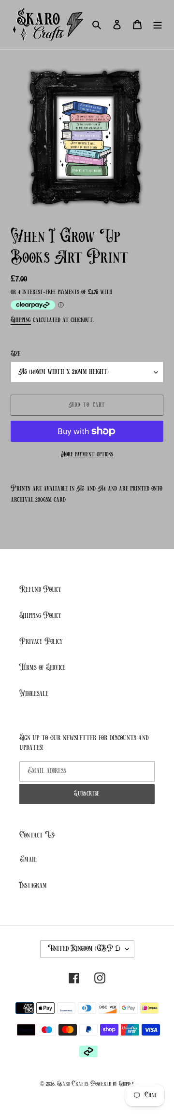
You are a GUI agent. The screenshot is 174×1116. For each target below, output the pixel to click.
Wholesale (33, 694)
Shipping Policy (40, 616)
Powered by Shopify (112, 1084)
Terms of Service (42, 668)
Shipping (21, 320)
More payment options (87, 454)
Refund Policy (40, 590)
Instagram (33, 886)
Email (28, 860)
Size (15, 354)
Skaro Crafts (72, 1084)
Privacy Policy (41, 642)
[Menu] (157, 24)
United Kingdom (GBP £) (84, 949)
